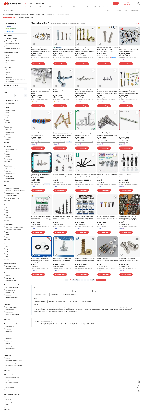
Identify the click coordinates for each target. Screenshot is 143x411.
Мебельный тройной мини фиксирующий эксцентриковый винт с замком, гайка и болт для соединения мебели (107, 260)
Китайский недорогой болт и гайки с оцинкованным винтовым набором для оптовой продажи (40, 133)
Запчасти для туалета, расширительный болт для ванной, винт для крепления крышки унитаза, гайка (129, 176)
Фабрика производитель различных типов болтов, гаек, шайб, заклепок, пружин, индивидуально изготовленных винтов (128, 49)
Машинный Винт (39, 6)
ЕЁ (48, 324)
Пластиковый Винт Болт (69, 294)
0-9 (34, 324)
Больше (36, 304)
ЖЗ (51, 324)
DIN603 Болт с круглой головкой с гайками (62, 90)
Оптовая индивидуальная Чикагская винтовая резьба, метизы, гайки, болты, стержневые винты (85, 133)
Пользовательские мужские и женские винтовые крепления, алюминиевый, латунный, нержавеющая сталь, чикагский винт (63, 50)
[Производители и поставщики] (12, 3)
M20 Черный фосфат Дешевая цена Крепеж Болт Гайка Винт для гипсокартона (63, 218)
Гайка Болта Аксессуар (115, 291)
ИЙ (54, 324)
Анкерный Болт (55, 294)
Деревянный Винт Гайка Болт (83, 291)
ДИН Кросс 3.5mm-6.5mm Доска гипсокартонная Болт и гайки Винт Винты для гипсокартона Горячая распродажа (62, 133)
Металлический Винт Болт (42, 291)
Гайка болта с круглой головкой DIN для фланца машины (128, 133)
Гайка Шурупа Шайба (40, 294)
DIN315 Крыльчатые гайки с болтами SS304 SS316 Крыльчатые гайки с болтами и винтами (85, 91)
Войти (138, 4)
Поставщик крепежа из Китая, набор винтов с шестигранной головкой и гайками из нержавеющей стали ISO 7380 (41, 218)
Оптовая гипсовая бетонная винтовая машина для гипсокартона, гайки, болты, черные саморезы (85, 175)
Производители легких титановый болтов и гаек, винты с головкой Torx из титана (107, 218)
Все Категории (9, 10)
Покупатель (107, 10)
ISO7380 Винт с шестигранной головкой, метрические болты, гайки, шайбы (129, 260)
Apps (126, 10)
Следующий (100, 280)
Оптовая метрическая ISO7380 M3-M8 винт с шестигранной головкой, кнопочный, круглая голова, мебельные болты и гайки (107, 49)
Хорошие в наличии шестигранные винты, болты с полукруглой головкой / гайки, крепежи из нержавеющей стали (63, 176)
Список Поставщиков (26, 18)
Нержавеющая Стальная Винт (61, 6)
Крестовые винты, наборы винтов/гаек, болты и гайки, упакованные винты (40, 91)
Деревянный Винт (48, 6)
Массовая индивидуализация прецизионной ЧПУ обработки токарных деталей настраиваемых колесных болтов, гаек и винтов (128, 91)
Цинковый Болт (102, 6)
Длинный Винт (72, 6)
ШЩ (88, 324)
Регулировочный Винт (92, 6)
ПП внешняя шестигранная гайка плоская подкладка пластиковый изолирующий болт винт (40, 260)
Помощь (118, 10)
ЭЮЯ (92, 324)
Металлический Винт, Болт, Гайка (62, 291)
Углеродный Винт (82, 6)
